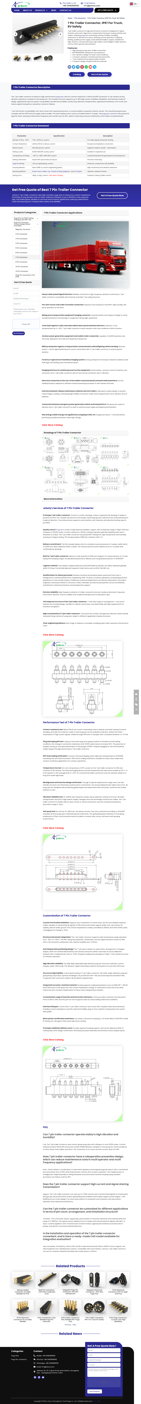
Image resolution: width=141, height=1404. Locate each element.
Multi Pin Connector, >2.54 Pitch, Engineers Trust (46, 1292)
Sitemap (96, 1401)
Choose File (26, 324)
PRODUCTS (40, 10)
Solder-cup (46, 171)
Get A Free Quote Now (112, 195)
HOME (16, 10)
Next (74, 1325)
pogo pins (59, 97)
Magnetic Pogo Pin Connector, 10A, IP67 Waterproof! (70, 1292)
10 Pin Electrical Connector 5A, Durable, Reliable (23, 1320)
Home (70, 18)
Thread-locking (56, 171)
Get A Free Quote (99, 74)
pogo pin (84, 35)
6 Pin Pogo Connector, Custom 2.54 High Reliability (118, 1320)
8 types (79, 171)
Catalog (77, 74)
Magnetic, (66, 171)
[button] (15, 34)
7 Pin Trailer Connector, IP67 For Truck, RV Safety (94, 1319)
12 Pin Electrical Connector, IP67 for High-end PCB (118, 1292)
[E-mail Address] (82, 3)
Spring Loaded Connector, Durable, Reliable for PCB (23, 1292)
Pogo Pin (16, 164)
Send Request (18, 333)
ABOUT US (27, 10)
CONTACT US (65, 10)
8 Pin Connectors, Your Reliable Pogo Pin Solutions (47, 1320)
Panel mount (37, 171)
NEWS (53, 10)
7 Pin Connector (80, 18)
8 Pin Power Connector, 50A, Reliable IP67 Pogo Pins (70, 1320)
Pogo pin (59, 530)
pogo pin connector (109, 113)
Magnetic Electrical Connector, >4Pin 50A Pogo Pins (94, 1292)
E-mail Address (89, 3)
